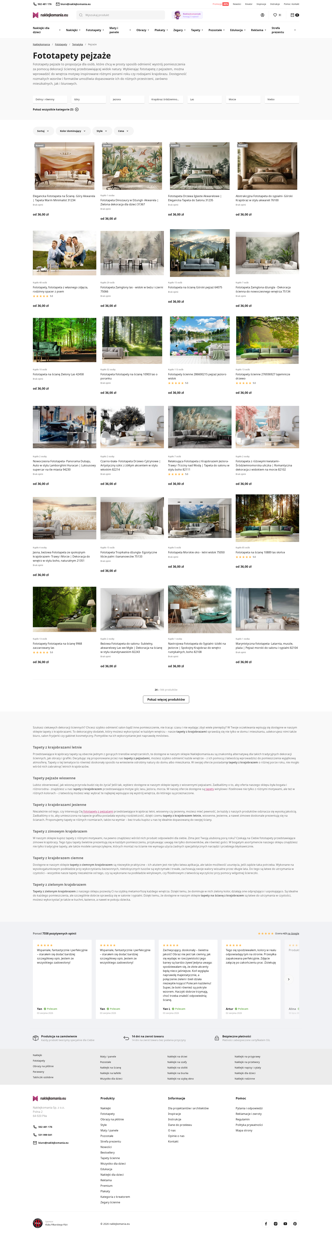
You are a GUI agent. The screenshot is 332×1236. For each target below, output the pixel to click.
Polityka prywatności (249, 1125)
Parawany (38, 1071)
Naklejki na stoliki (177, 1067)
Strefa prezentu (278, 30)
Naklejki (72, 30)
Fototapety (93, 30)
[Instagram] (275, 1224)
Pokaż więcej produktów (166, 699)
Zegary (178, 30)
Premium (106, 1186)
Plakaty (160, 30)
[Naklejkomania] (64, 1098)
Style (103, 1125)
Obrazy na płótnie (43, 1066)
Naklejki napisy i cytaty (248, 1067)
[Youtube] (285, 1224)
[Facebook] (266, 1224)
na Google (293, 933)
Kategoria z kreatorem (115, 1197)
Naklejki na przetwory (247, 1062)
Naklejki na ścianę (110, 1067)
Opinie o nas (176, 1136)
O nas (172, 1130)
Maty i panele (114, 30)
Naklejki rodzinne (245, 1078)
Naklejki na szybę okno (180, 1078)
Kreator (248, 4)
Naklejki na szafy (177, 1062)
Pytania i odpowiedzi (249, 1108)
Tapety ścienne (110, 1158)
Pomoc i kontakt (291, 4)
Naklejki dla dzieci (41, 30)
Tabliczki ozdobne (43, 1077)
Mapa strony (244, 1130)
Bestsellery (107, 1152)
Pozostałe (215, 30)
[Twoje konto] (262, 15)
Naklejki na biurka (177, 1073)
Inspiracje (261, 4)
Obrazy (141, 30)
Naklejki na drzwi (177, 1056)
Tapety (195, 30)
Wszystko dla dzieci (111, 1078)
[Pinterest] (295, 1224)
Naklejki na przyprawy (247, 1056)
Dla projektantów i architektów (188, 1108)
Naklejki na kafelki (110, 1073)
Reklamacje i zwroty (249, 1114)
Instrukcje (275, 4)
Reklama (257, 30)
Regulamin (243, 1119)
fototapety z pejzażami (98, 811)
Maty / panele (108, 1056)
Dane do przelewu (180, 1125)
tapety (209, 789)
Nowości (237, 4)
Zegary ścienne (110, 1202)
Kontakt (173, 1141)
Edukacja (236, 30)
